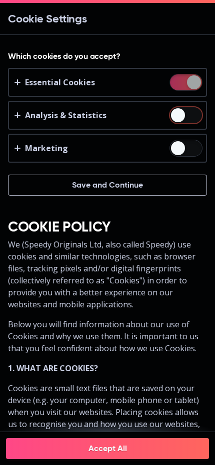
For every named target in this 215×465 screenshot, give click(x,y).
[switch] (193, 83)
